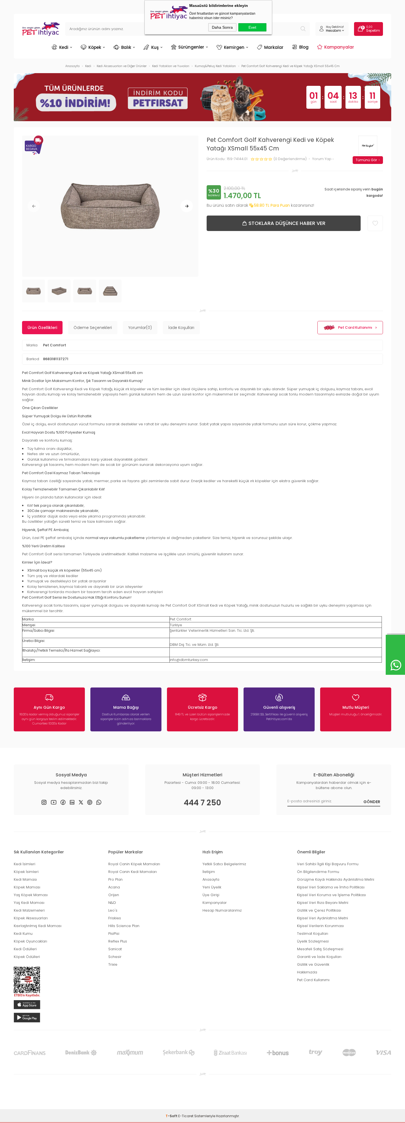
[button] (34, 206)
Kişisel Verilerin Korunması (320, 925)
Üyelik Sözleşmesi (313, 941)
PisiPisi (113, 933)
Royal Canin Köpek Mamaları (134, 864)
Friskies (114, 918)
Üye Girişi (210, 895)
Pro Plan (115, 879)
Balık (126, 47)
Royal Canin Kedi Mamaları (132, 871)
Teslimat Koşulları (312, 933)
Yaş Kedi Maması (29, 902)
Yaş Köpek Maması (31, 895)
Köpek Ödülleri (27, 956)
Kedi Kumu (23, 933)
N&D (112, 902)
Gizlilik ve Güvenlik (313, 964)
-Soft (172, 1116)
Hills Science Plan (123, 925)
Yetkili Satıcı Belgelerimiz (224, 864)
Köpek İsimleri (26, 871)
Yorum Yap (322, 159)
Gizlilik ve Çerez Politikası (319, 910)
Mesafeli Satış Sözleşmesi (320, 949)
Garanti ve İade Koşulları (319, 956)
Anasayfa (210, 879)
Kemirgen (234, 47)
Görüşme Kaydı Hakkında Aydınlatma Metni (335, 879)
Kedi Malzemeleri (29, 910)
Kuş (155, 47)
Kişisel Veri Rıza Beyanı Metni (322, 902)
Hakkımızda (307, 972)
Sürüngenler (191, 47)
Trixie (112, 964)
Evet (252, 27)
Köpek (94, 47)
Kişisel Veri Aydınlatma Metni (322, 918)
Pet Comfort (54, 345)
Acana (114, 887)
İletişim (208, 871)
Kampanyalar (339, 47)
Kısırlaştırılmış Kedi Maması (37, 925)
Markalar (274, 47)
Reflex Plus (117, 941)
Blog (304, 47)
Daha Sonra (222, 27)
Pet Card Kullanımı (355, 327)
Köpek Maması (27, 887)
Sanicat (115, 949)
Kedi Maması (25, 879)
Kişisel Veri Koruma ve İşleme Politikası (331, 895)
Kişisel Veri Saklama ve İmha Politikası (330, 887)
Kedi (63, 47)
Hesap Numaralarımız (222, 910)
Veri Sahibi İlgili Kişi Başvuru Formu (327, 864)
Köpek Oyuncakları (30, 941)
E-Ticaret (185, 1116)
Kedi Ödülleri (25, 949)
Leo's (112, 910)
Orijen (113, 895)
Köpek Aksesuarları (31, 918)
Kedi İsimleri (24, 864)
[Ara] (303, 29)
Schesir (114, 956)
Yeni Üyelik (211, 887)
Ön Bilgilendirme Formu (318, 871)
